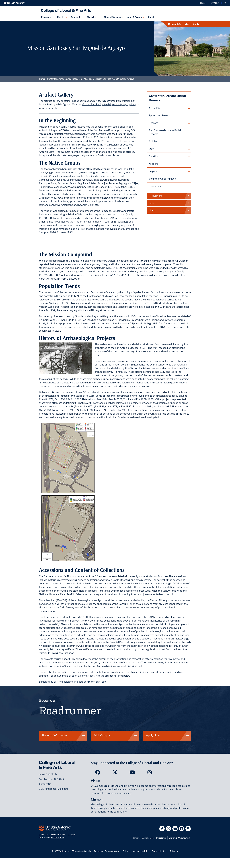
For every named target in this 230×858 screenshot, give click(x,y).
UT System (173, 851)
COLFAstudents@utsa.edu (53, 788)
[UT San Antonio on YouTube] (175, 828)
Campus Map (148, 838)
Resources (155, 186)
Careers (135, 838)
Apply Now (153, 735)
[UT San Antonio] (14, 3)
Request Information (55, 735)
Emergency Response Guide (106, 851)
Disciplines (92, 17)
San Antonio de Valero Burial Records (165, 132)
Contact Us (45, 784)
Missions (88, 79)
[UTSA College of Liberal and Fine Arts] (65, 9)
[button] (225, 3)
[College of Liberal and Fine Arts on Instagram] (150, 773)
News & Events (134, 17)
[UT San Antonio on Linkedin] (181, 828)
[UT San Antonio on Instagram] (188, 828)
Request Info (174, 24)
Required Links (158, 851)
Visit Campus (102, 735)
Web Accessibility (141, 851)
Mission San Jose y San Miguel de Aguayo (114, 79)
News (203, 3)
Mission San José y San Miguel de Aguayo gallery (109, 104)
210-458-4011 (57, 837)
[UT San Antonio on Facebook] (162, 828)
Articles (153, 141)
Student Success (112, 17)
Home (42, 79)
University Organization (179, 838)
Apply (196, 24)
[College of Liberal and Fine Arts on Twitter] (115, 773)
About (151, 17)
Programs (46, 17)
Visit (187, 24)
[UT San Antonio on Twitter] (168, 828)
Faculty (61, 17)
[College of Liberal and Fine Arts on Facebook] (98, 773)
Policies (126, 851)
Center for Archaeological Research (64, 79)
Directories (161, 838)
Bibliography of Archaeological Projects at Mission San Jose (72, 681)
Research (75, 17)
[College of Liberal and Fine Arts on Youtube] (132, 773)
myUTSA (214, 3)
